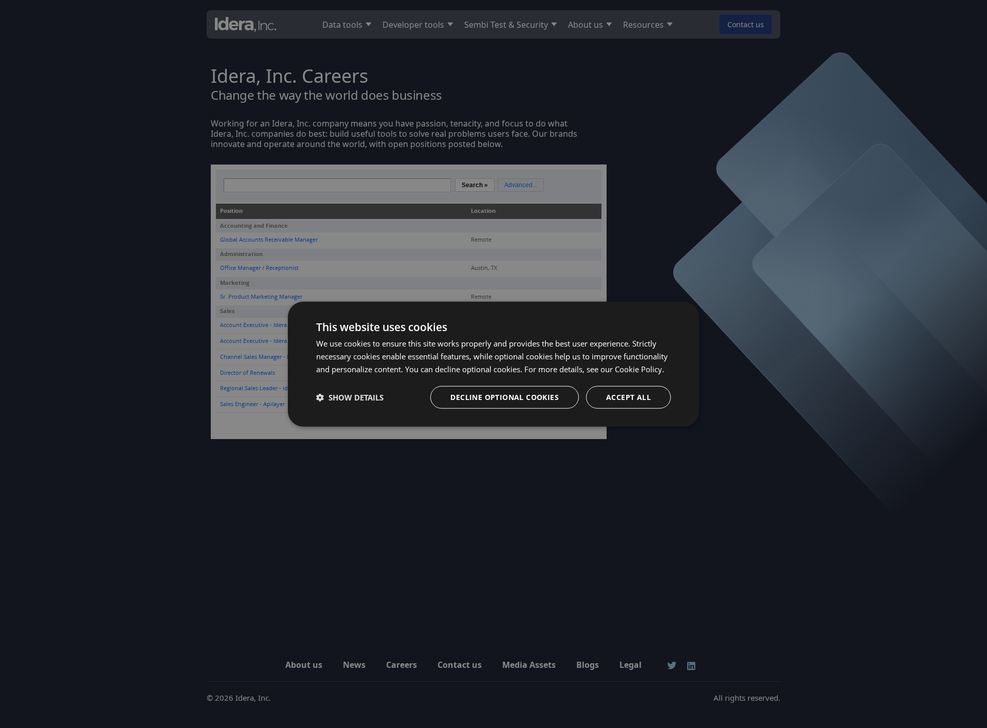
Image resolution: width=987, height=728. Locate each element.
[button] (349, 397)
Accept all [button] (628, 397)
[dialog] (493, 364)
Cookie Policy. (639, 369)
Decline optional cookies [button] (504, 397)
